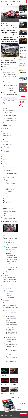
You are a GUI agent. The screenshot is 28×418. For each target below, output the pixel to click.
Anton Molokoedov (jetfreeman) (7, 81)
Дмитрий (10, 253)
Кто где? (6, 414)
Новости (6, 1)
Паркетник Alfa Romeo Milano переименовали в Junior (4, 384)
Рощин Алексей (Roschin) (6, 310)
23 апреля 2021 (5, 22)
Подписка (20, 1)
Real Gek (8, 288)
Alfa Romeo (2, 65)
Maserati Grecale (5, 33)
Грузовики (11, 1)
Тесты (8, 1)
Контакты (11, 414)
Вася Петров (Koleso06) (5, 220)
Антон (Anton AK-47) (4, 69)
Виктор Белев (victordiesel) (6, 139)
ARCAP (17, 1)
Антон (10, 87)
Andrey (11, 170)
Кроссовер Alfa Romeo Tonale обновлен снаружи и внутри (13, 374)
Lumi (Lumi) (8, 87)
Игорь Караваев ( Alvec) (6, 125)
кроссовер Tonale (15, 59)
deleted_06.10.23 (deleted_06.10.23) (7, 112)
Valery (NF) (5, 210)
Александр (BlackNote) (5, 127)
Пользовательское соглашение (11, 417)
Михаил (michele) (4, 275)
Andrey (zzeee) (4, 133)
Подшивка (14, 1)
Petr (9, 144)
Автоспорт (2, 415)
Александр (12, 112)
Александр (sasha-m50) (8, 337)
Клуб (6, 415)
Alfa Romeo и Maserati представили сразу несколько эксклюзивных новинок (4, 375)
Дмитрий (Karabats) (7, 117)
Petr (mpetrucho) (4, 141)
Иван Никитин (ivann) (5, 147)
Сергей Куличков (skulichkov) (5, 153)
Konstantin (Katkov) (7, 316)
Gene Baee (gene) (5, 202)
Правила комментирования (16, 417)
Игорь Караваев (11, 172)
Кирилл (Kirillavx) (8, 189)
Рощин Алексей (11, 316)
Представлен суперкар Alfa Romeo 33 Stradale (13, 393)
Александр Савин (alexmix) (8, 242)
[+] (4, 103)
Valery (11, 189)
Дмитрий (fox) (4, 233)
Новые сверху (16, 66)
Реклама (11, 415)
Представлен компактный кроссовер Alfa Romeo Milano (13, 384)
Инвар (8, 202)
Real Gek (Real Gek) (7, 291)
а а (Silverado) (4, 163)
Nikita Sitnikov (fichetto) (5, 131)
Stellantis (7, 25)
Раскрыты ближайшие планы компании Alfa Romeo (4, 393)
